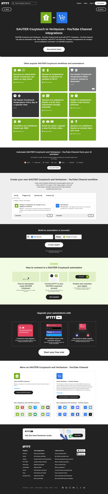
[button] (54, 297)
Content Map (26, 467)
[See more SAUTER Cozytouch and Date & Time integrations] (45, 407)
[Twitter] (77, 488)
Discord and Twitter (38, 478)
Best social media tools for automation (64, 478)
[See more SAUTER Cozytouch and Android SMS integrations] (32, 414)
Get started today (54, 49)
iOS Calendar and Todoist (40, 473)
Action (22, 208)
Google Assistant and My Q (40, 461)
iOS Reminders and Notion (40, 470)
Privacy (51, 487)
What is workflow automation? (62, 461)
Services (25, 453)
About (56, 487)
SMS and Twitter (38, 467)
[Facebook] (63, 488)
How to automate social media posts (63, 475)
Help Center (25, 464)
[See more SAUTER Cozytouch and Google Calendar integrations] (45, 414)
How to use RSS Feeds (60, 464)
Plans (85, 3)
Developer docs (26, 475)
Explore (79, 3)
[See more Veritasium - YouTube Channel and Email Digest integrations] (62, 414)
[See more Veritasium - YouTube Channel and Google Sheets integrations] (75, 414)
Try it (50, 215)
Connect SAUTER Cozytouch (23, 392)
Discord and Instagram (39, 453)
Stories (24, 456)
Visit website (17, 388)
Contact (46, 487)
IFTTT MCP (25, 461)
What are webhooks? (60, 467)
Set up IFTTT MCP (54, 167)
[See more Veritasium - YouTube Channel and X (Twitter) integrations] (88, 414)
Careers (31, 487)
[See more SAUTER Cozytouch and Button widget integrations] (20, 407)
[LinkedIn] (66, 488)
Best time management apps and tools (64, 459)
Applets (24, 459)
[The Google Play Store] (81, 454)
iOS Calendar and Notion (40, 456)
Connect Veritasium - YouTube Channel (68, 397)
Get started (100, 3)
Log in (92, 3)
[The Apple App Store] (81, 450)
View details (18, 215)
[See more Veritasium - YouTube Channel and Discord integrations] (75, 407)
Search (24, 470)
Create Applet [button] (54, 245)
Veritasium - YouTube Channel (70, 29)
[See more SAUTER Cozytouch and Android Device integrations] (20, 414)
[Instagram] (70, 488)
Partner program (39, 487)
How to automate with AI (60, 453)
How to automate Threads (61, 473)
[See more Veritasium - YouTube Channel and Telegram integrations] (88, 407)
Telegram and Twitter (39, 475)
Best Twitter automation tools (62, 456)
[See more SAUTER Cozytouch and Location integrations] (32, 407)
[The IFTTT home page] (5, 3)
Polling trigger (65, 206)
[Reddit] (84, 488)
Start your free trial (54, 352)
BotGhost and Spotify (39, 464)
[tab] (16, 195)
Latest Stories (59, 450)
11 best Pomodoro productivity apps (63, 470)
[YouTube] (73, 488)
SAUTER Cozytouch (30, 29)
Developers (25, 487)
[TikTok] (80, 488)
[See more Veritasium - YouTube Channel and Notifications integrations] (62, 407)
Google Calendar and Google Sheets (42, 459)
